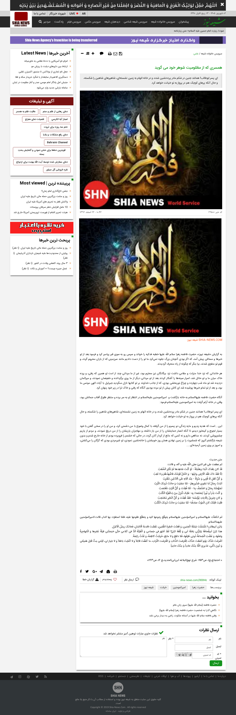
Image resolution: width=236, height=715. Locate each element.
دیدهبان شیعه (112, 22)
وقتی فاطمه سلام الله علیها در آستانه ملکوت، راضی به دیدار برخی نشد (182, 616)
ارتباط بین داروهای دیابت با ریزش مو (49, 66)
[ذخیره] (120, 54)
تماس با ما (39, 13)
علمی (195, 54)
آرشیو (197, 676)
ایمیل (218, 646)
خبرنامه (110, 676)
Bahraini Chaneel (57, 142)
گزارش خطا (88, 579)
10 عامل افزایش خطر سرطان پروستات (49, 207)
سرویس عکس (93, 22)
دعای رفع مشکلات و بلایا (55, 135)
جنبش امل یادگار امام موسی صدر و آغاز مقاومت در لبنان (40, 82)
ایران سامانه (111, 711)
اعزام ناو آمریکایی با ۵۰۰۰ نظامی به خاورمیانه (46, 61)
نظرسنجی (134, 676)
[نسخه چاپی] (110, 54)
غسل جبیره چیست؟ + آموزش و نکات (45, 269)
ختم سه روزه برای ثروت (56, 127)
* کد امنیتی (218, 656)
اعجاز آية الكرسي (59, 119)
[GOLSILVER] (41, 228)
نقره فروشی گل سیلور (57, 170)
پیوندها (187, 676)
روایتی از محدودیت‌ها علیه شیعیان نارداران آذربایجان (40, 255)
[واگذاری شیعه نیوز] (118, 39)
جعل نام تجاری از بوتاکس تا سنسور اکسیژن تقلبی (43, 72)
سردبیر (47, 22)
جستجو (122, 676)
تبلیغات (146, 676)
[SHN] (21, 19)
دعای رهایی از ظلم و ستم (55, 112)
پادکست (59, 22)
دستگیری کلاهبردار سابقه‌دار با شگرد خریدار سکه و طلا (41, 77)
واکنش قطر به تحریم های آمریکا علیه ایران (47, 202)
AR (84, 13)
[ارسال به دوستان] (115, 54)
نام (220, 639)
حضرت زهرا (198, 587)
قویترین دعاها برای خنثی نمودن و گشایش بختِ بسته (41, 152)
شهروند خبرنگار (57, 13)
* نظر (170, 639)
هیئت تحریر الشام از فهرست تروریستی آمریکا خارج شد (41, 212)
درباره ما (222, 676)
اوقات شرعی (160, 676)
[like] (111, 580)
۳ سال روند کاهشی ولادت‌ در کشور (47, 263)
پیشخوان (184, 22)
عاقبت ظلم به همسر (25, 112)
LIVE (72, 13)
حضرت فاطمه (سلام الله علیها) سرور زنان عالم (194, 605)
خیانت (163, 587)
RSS (100, 676)
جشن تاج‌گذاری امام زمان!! (54, 191)
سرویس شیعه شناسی (135, 22)
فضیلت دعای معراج (34, 119)
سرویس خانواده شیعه (163, 22)
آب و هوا (175, 676)
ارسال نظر (129, 580)
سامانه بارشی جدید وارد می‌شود (52, 88)
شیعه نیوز (149, 587)
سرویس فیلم (74, 22)
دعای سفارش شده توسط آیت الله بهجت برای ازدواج (42, 162)
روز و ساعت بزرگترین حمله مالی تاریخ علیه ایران (44, 196)
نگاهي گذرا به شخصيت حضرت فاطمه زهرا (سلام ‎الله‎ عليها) (187, 610)
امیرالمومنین (179, 587)
